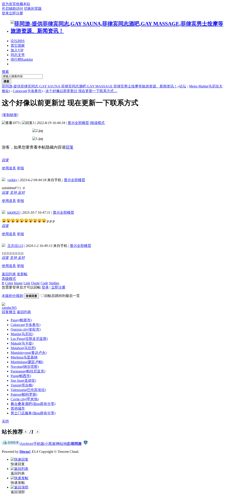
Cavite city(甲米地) (25, 399)
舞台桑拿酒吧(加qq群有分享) (33, 404)
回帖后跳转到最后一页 (62, 296)
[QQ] (11, 444)
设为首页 (9, 4)
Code (44, 283)
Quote (35, 283)
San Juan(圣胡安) (23, 380)
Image (18, 283)
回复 (70, 147)
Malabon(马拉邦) (23, 348)
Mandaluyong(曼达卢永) (29, 353)
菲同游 (76, 444)
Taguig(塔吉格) (22, 385)
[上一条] (25, 432)
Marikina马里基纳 (24, 357)
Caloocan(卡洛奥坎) (28, 91)
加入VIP (17, 50)
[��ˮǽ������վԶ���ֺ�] (85, 444)
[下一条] (37, 432)
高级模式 (9, 279)
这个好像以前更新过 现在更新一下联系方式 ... (81, 91)
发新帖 (22, 274)
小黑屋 (50, 444)
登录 (5, 13)
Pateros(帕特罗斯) (24, 394)
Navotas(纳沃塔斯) (25, 366)
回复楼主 (9, 312)
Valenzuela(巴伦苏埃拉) (28, 390)
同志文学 (18, 55)
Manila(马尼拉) (22, 334)
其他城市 (18, 408)
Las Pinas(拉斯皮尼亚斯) (29, 339)
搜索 (5, 72)
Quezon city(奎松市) (26, 329)
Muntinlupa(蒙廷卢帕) (27, 362)
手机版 (38, 444)
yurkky (12, 180)
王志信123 (15, 246)
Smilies (54, 283)
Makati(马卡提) (22, 343)
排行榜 (22, 59)
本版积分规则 (12, 296)
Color (9, 283)
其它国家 (18, 45)
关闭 (5, 421)
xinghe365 (9, 308)
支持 (14, 192)
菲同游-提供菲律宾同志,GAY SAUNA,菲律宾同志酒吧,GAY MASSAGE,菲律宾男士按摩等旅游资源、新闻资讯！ (89, 86)
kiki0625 (13, 212)
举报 (20, 168)
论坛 (18, 41)
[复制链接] (10, 115)
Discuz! (25, 451)
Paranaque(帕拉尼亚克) (28, 371)
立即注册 (16, 13)
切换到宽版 (33, 8)
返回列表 (9, 274)
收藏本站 (23, 4)
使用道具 (9, 168)
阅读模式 (97, 123)
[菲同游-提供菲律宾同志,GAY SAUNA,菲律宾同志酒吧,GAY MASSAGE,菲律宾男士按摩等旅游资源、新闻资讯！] (118, 31)
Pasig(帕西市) (21, 376)
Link (26, 283)
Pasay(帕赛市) (21, 320)
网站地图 (63, 444)
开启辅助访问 (12, 8)
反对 (21, 192)
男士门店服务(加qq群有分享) (33, 413)
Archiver (26, 444)
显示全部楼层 (78, 123)
